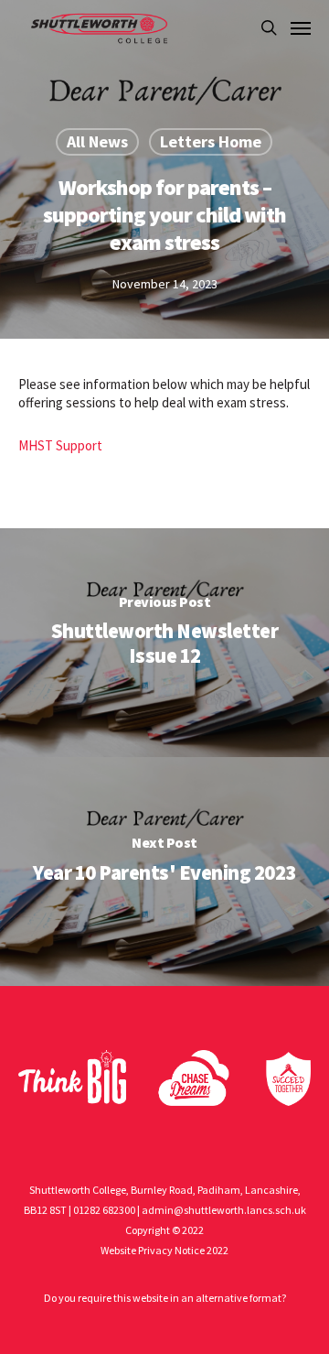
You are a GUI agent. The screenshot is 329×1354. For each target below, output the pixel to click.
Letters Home (210, 141)
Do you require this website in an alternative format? (165, 1298)
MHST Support (60, 445)
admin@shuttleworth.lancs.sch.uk (224, 1210)
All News (97, 141)
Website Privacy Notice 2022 (164, 1250)
